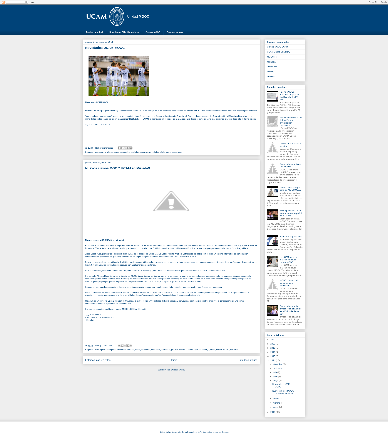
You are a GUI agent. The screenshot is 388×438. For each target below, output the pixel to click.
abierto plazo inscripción (105, 349)
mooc (190, 349)
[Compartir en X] (125, 147)
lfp (128, 152)
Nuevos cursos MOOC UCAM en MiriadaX (117, 168)
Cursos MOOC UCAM (277, 47)
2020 (273, 344)
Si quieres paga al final (290, 236)
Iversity (270, 71)
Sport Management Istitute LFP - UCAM (130, 119)
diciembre (278, 364)
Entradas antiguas (247, 360)
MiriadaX (90, 320)
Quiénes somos (175, 32)
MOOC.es (272, 57)
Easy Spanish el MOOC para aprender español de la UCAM (291, 213)
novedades (154, 152)
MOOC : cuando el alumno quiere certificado (289, 283)
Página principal (94, 32)
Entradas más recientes (97, 360)
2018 (273, 348)
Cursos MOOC (153, 32)
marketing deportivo (139, 152)
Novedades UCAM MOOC (105, 48)
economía (145, 349)
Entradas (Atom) (178, 370)
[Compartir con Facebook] (128, 147)
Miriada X (89, 301)
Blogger (225, 432)
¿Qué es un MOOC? (95, 315)
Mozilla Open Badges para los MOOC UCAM (290, 188)
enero (276, 407)
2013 (273, 412)
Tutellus (270, 76)
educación (155, 349)
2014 (273, 360)
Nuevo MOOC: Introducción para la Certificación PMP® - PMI (289, 96)
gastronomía (100, 152)
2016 (273, 352)
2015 (273, 356)
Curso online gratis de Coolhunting (290, 165)
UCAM (144, 111)
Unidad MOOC (222, 349)
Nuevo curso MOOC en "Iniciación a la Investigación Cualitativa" (291, 121)
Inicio (174, 360)
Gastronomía (184, 119)
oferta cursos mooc (168, 152)
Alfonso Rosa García (106, 276)
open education (200, 349)
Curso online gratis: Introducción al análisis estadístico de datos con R (290, 310)
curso (137, 349)
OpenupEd (272, 66)
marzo (276, 398)
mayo (276, 380)
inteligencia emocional (116, 152)
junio (275, 376)
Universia (129, 301)
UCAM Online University (278, 52)
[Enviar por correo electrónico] (119, 147)
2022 (273, 339)
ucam (180, 152)
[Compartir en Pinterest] (130, 147)
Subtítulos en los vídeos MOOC (100, 317)
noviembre (278, 368)
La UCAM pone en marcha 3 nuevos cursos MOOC (288, 259)
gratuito (174, 349)
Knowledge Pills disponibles (124, 32)
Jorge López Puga (93, 254)
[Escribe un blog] (122, 147)
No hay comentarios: (104, 148)
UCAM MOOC (105, 124)
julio (275, 372)
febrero (277, 403)
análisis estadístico (125, 349)
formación (165, 349)
